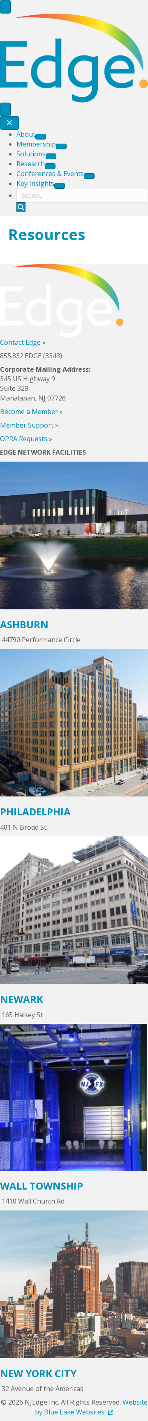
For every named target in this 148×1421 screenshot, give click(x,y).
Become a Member (31, 411)
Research (30, 163)
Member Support (29, 425)
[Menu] (5, 7)
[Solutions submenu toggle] (51, 156)
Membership (36, 144)
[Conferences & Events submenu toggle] (89, 176)
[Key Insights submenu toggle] (59, 186)
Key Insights (35, 183)
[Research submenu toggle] (50, 166)
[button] (20, 207)
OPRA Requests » (26, 438)
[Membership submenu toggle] (61, 146)
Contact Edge (23, 342)
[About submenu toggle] (40, 137)
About (25, 134)
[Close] (9, 123)
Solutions (31, 153)
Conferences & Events (50, 173)
